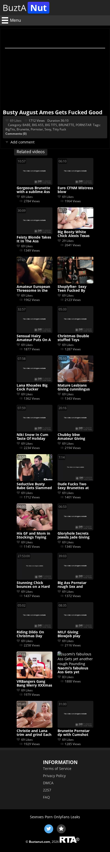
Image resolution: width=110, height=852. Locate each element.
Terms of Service (57, 768)
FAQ (46, 797)
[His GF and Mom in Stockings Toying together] (34, 528)
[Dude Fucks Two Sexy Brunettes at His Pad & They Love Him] (75, 479)
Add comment (22, 142)
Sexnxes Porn (41, 816)
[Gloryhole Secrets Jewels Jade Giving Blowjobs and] (75, 528)
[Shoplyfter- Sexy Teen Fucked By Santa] (75, 282)
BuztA (25, 8)
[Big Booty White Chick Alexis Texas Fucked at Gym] (75, 227)
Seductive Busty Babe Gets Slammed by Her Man (34, 486)
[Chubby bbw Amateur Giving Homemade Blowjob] (75, 430)
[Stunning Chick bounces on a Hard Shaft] (34, 578)
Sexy (48, 129)
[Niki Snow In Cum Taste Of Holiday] (34, 430)
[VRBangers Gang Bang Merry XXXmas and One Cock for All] (34, 677)
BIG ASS (37, 125)
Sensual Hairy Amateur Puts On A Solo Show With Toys (34, 338)
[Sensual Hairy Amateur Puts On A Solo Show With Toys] (34, 331)
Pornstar (37, 129)
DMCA (48, 782)
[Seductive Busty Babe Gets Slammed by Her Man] (34, 479)
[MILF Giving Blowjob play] (75, 627)
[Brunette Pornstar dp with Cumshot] (75, 726)
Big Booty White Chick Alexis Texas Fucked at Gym (74, 234)
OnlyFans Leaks (67, 816)
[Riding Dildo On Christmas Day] (34, 627)
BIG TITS (51, 125)
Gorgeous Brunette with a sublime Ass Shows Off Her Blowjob (33, 190)
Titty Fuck (59, 129)
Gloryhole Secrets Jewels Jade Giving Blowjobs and (74, 535)
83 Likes (68, 677)
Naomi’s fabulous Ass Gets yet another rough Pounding (73, 670)
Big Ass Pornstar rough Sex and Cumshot (72, 585)
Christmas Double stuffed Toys (73, 338)
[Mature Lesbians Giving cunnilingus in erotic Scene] (75, 380)
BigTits (10, 129)
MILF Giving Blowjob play (69, 634)
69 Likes (15, 120)
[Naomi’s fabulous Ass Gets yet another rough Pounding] (75, 663)
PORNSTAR (83, 125)
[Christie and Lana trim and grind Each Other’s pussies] (34, 726)
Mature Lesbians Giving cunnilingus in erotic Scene (74, 387)
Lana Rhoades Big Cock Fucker (32, 387)
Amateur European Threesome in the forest (33, 289)
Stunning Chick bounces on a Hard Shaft (33, 585)
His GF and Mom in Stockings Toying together (33, 535)
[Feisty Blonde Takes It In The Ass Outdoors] (34, 232)
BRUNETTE (66, 125)
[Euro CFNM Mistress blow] (75, 183)
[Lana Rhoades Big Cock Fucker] (34, 380)
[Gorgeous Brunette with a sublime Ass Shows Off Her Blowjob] (34, 183)
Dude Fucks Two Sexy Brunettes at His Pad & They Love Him (73, 486)
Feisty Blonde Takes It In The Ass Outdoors (34, 239)
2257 (47, 790)
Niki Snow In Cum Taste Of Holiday (32, 437)
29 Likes (68, 241)
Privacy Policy (54, 775)
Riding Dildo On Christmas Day (30, 634)
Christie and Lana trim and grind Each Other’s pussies (34, 733)
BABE (26, 125)
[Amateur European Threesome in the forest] (34, 282)
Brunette (23, 129)
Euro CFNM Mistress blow (75, 190)
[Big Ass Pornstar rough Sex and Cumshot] (75, 578)
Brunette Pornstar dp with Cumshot (74, 733)
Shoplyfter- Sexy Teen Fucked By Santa (72, 289)
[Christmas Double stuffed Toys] (75, 331)
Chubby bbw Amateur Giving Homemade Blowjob (71, 437)
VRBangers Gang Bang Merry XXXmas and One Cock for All (34, 683)
